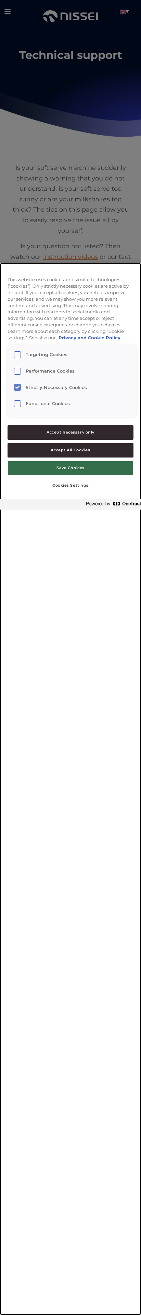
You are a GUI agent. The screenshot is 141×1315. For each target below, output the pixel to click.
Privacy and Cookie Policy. (90, 337)
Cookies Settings (70, 485)
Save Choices (70, 467)
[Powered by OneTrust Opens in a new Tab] (112, 505)
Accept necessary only (70, 432)
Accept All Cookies (70, 450)
